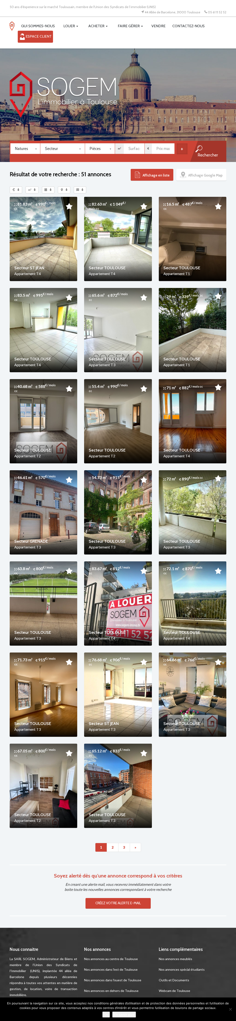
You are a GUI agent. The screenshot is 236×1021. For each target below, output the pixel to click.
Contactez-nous (188, 26)
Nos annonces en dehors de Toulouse (111, 991)
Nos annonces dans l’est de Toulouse (111, 969)
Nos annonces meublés (175, 959)
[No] (230, 1009)
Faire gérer (129, 26)
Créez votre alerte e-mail (118, 903)
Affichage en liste (156, 175)
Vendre (158, 26)
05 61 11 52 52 (217, 12)
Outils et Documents (174, 980)
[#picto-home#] (14, 27)
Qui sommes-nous (38, 26)
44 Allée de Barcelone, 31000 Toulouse (172, 12)
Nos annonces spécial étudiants (182, 969)
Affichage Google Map (205, 175)
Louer (69, 26)
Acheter (96, 26)
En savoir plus (124, 1014)
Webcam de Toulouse (174, 991)
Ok (106, 1014)
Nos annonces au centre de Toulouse (111, 959)
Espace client (39, 36)
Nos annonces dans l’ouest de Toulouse (112, 980)
